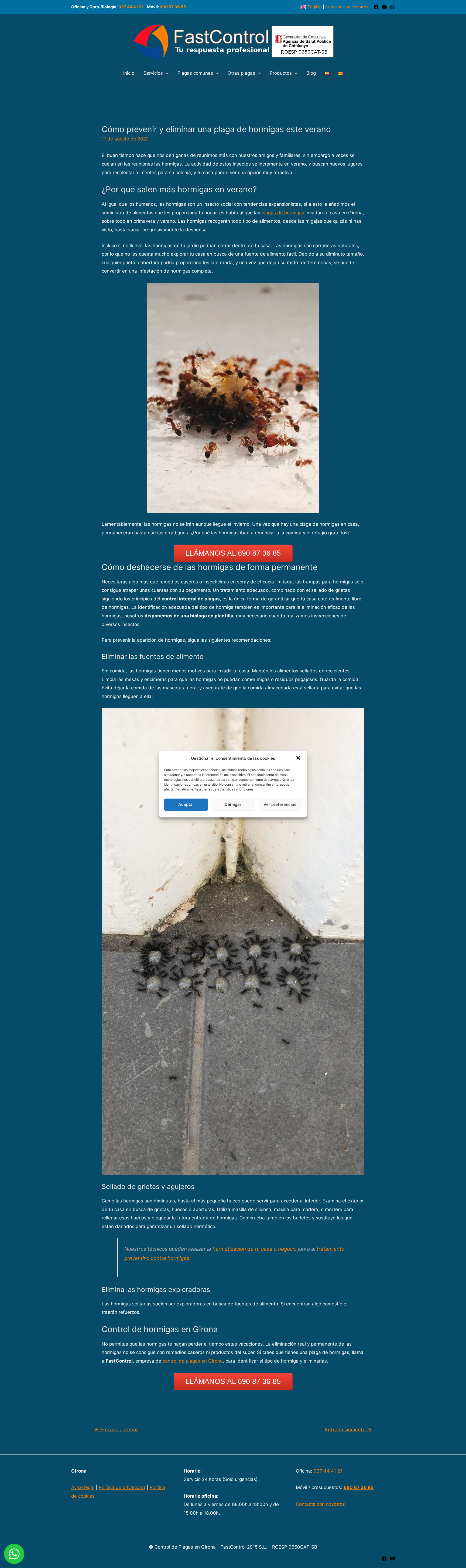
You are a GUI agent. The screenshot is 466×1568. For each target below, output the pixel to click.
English (314, 6)
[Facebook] (376, 7)
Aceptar (186, 804)
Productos (281, 73)
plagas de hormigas (283, 212)
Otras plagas (241, 73)
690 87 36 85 (173, 6)
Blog (311, 73)
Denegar (233, 804)
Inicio (128, 73)
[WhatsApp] (392, 7)
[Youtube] (392, 1558)
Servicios (153, 73)
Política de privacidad (122, 1487)
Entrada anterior (116, 1429)
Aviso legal (82, 1487)
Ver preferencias (279, 804)
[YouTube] (384, 7)
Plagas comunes (195, 73)
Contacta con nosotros (346, 6)
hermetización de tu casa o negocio (255, 1249)
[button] (299, 758)
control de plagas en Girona (193, 1361)
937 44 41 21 (130, 6)
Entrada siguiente (348, 1429)
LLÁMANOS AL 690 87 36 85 (233, 553)
